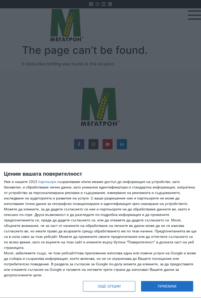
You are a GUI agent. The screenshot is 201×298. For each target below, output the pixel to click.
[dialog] (100, 230)
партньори (47, 182)
